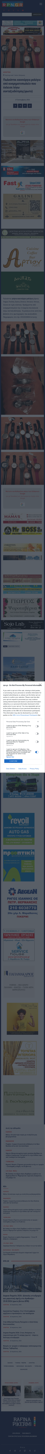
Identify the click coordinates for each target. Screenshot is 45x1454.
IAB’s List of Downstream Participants (25, 715)
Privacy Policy (34, 768)
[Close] (41, 685)
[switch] (37, 726)
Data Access (22, 768)
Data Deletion (10, 768)
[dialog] (22, 727)
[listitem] (22, 721)
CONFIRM (13, 761)
